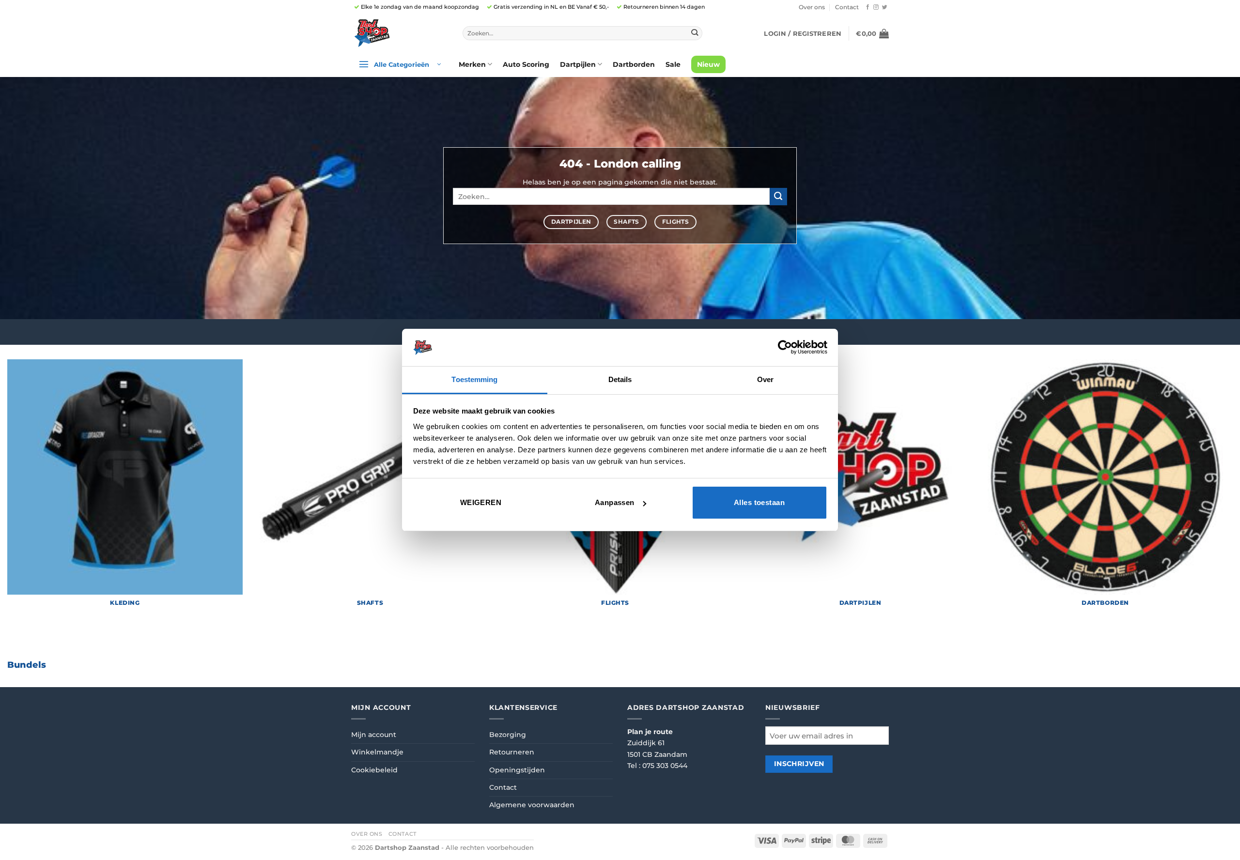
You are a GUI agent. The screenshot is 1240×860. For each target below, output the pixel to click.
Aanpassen (615, 502)
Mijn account (373, 734)
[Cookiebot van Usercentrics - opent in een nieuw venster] (785, 347)
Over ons (812, 7)
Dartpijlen (578, 64)
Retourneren (511, 752)
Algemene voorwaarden (531, 804)
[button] (802, 33)
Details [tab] (620, 379)
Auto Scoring (526, 64)
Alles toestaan (759, 502)
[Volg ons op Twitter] (884, 7)
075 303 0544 (664, 765)
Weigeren (481, 502)
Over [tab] (765, 379)
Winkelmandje (377, 752)
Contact (847, 7)
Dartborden (634, 64)
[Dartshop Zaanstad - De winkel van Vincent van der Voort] (399, 33)
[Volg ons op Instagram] (876, 7)
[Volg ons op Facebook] (867, 7)
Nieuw (708, 64)
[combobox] (582, 33)
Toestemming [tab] (474, 379)
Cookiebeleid (374, 770)
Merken (472, 64)
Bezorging (507, 734)
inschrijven (799, 763)
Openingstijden (517, 770)
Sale (673, 64)
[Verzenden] (694, 33)
